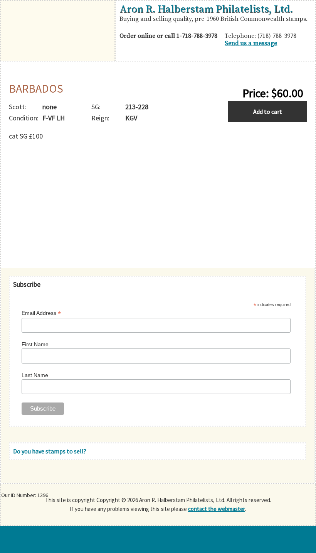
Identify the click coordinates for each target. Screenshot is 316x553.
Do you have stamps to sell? (49, 451)
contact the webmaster (216, 508)
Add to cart (267, 111)
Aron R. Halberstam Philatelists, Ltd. (206, 9)
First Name (35, 344)
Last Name (35, 375)
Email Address (41, 313)
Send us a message (251, 43)
